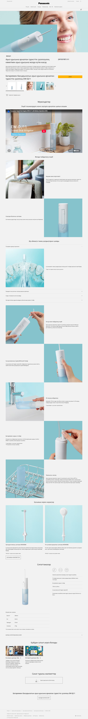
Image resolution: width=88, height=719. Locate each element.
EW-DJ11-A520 (47, 710)
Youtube (8, 713)
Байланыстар (41, 715)
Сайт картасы (35, 715)
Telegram (25, 713)
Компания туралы (10, 715)
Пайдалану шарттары (27, 715)
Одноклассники (19, 713)
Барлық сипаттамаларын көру (14, 635)
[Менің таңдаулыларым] (81, 9)
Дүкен (70, 76)
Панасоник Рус (9, 1)
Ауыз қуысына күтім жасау (27, 710)
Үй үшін (8, 710)
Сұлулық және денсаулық (16, 710)
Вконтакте (13, 713)
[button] (11, 86)
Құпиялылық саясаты (18, 715)
